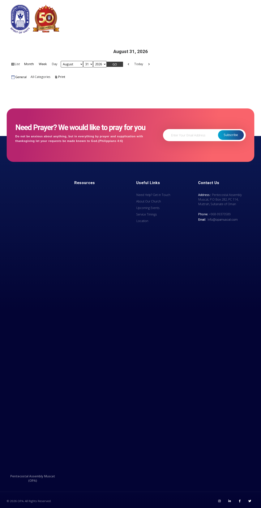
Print (62, 77)
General (21, 77)
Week (43, 64)
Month (29, 64)
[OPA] (35, 19)
